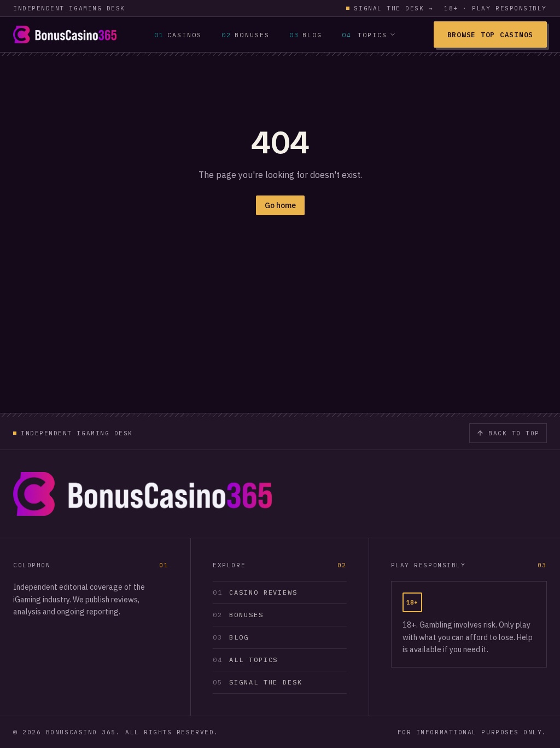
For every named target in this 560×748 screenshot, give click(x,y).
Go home (280, 205)
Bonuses (245, 35)
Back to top (514, 433)
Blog (305, 35)
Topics (364, 35)
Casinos (178, 35)
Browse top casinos (490, 34)
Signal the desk (393, 8)
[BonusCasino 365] (64, 34)
